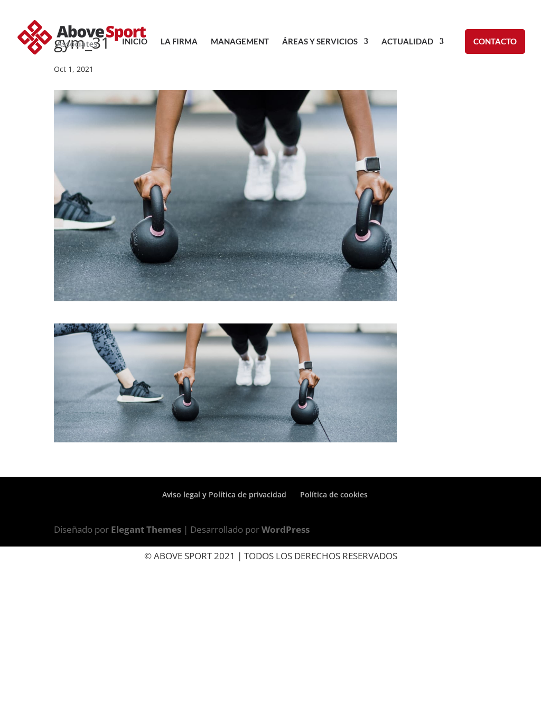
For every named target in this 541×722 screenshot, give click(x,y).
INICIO (134, 42)
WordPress (286, 529)
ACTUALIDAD (407, 42)
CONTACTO (495, 41)
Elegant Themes (146, 529)
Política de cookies (334, 494)
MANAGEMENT (240, 42)
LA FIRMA (179, 42)
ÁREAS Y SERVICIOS (320, 42)
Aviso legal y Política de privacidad (224, 494)
